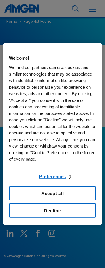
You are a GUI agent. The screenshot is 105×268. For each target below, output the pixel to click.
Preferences (52, 176)
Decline (52, 210)
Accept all (52, 193)
